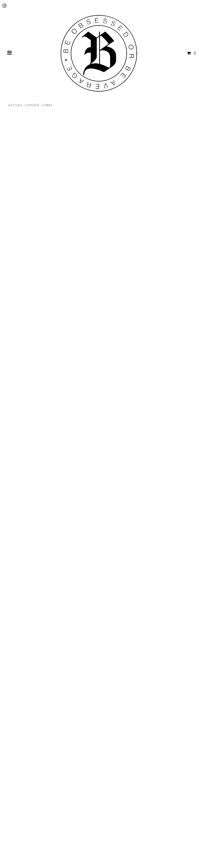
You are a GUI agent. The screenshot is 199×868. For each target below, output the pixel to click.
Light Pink (121, 193)
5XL (93, 241)
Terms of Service (25, 756)
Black (147, 193)
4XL (182, 230)
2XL (151, 230)
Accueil (15, 105)
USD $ (179, 835)
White (96, 193)
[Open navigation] (9, 53)
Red (94, 204)
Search (15, 769)
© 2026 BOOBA (22, 851)
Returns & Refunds (28, 749)
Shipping (17, 743)
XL (137, 230)
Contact (16, 736)
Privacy (15, 763)
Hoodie (33, 105)
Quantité (97, 259)
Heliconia (172, 193)
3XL (167, 230)
